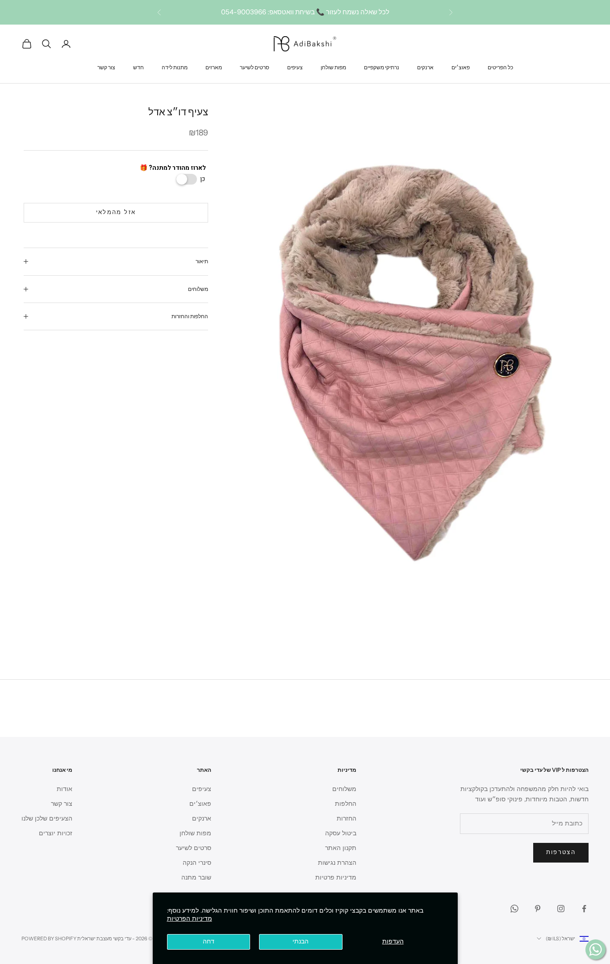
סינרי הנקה (197, 863)
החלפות (345, 804)
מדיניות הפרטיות (189, 918)
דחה (208, 941)
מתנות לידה (175, 66)
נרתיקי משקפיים (381, 66)
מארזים (213, 66)
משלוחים (344, 789)
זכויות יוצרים (55, 833)
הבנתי (300, 941)
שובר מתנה (196, 877)
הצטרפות (561, 852)
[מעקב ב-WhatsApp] (514, 908)
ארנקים (425, 66)
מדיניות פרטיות (335, 877)
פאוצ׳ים (460, 66)
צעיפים (295, 66)
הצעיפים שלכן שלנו (46, 818)
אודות (64, 789)
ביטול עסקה (340, 833)
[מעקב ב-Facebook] (584, 908)
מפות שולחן (333, 66)
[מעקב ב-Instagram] (560, 908)
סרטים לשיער (254, 66)
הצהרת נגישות (337, 863)
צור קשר (106, 66)
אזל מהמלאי (116, 212)
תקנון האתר (340, 848)
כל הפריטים (500, 66)
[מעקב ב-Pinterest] (537, 908)
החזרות (346, 818)
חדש (138, 66)
